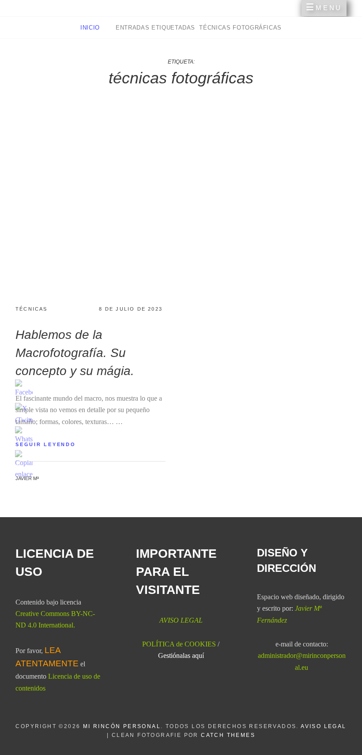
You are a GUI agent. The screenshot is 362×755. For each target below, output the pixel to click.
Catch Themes (228, 735)
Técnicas (31, 309)
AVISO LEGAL (323, 726)
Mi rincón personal (122, 726)
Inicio (91, 27)
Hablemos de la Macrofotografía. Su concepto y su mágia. (74, 353)
